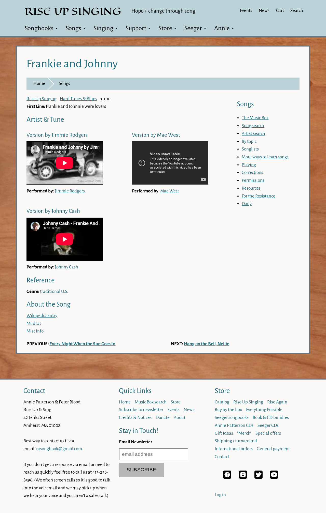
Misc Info (35, 331)
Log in (220, 494)
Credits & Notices (135, 417)
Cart (280, 10)
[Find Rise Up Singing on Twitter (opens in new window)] (258, 477)
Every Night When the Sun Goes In (82, 343)
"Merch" (244, 433)
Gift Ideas (224, 433)
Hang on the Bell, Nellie (206, 343)
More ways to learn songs (265, 157)
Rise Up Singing (41, 98)
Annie (222, 28)
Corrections (252, 172)
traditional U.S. (54, 291)
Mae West (169, 191)
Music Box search (151, 402)
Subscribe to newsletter (141, 409)
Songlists (250, 149)
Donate (163, 417)
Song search (253, 125)
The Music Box (255, 117)
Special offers (268, 433)
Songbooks (39, 28)
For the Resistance (258, 196)
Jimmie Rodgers (70, 191)
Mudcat (33, 323)
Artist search (253, 133)
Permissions (253, 180)
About (179, 417)
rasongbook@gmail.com (59, 448)
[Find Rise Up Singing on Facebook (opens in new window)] (227, 477)
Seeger (193, 28)
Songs (73, 28)
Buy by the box (228, 409)
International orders (234, 448)
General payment (273, 448)
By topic (249, 141)
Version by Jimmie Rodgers (57, 135)
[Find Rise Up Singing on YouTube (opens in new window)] (274, 477)
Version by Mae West (156, 135)
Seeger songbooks (232, 417)
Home (39, 83)
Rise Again (277, 402)
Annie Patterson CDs (234, 425)
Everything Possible (264, 409)
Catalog (222, 402)
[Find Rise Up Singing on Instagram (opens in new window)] (243, 477)
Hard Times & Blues (78, 98)
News (264, 10)
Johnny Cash (66, 267)
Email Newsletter (135, 442)
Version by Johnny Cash (53, 211)
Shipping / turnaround (236, 441)
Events (246, 10)
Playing (249, 164)
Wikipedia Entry (41, 315)
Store (165, 28)
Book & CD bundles (271, 417)
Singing (103, 28)
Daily (247, 203)
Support (136, 28)
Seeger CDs (268, 425)
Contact (34, 391)
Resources (251, 188)
